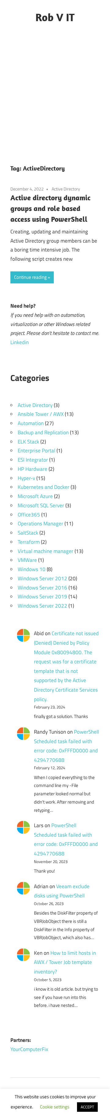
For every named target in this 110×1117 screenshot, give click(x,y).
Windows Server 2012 (42, 578)
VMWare (27, 560)
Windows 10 (32, 569)
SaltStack (28, 533)
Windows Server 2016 (42, 588)
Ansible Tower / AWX (41, 414)
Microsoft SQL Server (41, 505)
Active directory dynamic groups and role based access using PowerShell (50, 208)
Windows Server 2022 (42, 606)
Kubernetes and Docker (43, 487)
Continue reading (30, 277)
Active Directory (66, 189)
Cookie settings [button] (54, 1106)
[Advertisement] (55, 95)
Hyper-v (26, 478)
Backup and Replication (43, 432)
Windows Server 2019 (42, 597)
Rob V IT (55, 17)
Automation (31, 423)
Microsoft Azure (35, 496)
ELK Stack (28, 442)
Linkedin (19, 342)
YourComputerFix (29, 1049)
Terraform (29, 542)
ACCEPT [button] (87, 1107)
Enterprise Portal (36, 451)
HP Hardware (32, 469)
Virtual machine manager (45, 551)
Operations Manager (40, 524)
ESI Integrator (33, 460)
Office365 (29, 515)
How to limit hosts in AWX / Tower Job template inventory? (65, 962)
